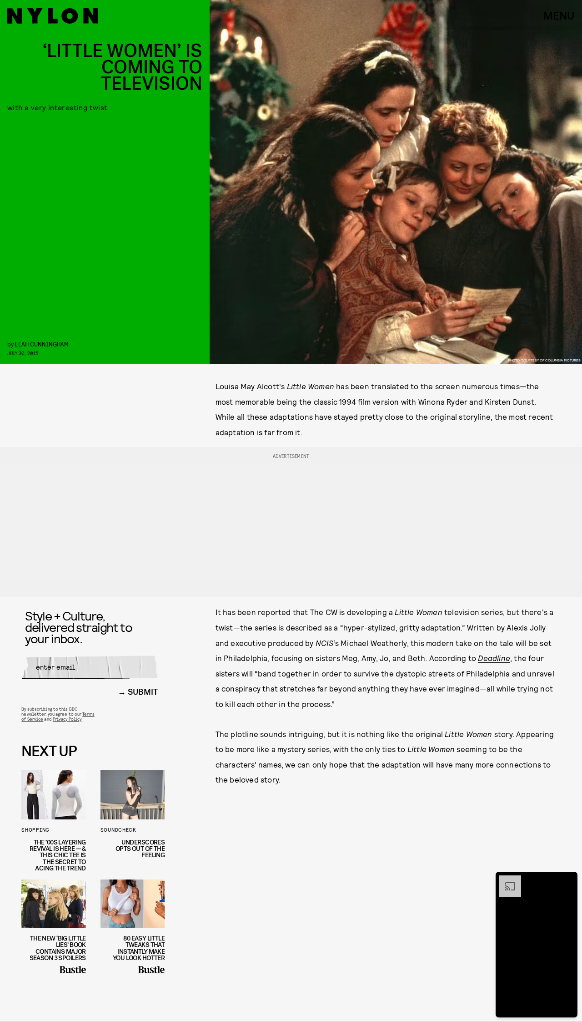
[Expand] (505, 880)
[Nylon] (52, 16)
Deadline (494, 657)
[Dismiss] (567, 880)
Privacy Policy (67, 719)
